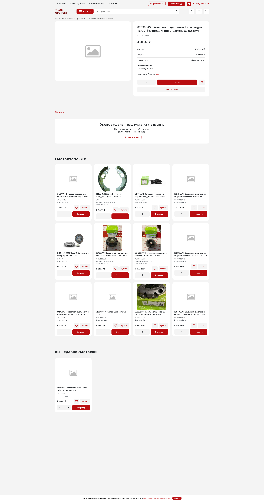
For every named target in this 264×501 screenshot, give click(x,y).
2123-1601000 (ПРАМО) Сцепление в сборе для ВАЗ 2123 (73, 254)
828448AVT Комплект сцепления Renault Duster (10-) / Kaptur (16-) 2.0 (189, 313)
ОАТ (97, 200)
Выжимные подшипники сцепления (101, 18)
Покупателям (96, 3)
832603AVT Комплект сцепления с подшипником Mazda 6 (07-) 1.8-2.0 (190, 254)
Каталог (87, 11)
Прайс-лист (174, 3)
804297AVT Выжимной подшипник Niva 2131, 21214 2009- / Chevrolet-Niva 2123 (112, 254)
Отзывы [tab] (59, 111)
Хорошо (177, 498)
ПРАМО (60, 259)
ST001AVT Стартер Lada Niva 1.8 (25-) (111, 313)
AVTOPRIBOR (143, 35)
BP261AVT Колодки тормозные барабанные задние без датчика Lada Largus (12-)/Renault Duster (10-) (72, 195)
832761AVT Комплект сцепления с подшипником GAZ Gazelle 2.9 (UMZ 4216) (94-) (73, 313)
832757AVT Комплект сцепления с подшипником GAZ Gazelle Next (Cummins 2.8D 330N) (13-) (190, 195)
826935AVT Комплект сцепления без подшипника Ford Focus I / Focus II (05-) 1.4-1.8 (150, 313)
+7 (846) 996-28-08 (201, 3)
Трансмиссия (80, 18)
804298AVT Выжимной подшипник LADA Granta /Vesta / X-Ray (151, 254)
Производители (77, 3)
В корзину (177, 82)
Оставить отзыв (132, 137)
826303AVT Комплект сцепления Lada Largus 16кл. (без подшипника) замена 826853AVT (72, 388)
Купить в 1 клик (171, 89)
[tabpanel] (132, 131)
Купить (85, 207)
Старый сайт (155, 3)
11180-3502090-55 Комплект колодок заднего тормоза (109, 195)
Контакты (112, 3)
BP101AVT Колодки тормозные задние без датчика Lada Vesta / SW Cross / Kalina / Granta (150, 195)
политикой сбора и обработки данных (156, 498)
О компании (60, 3)
